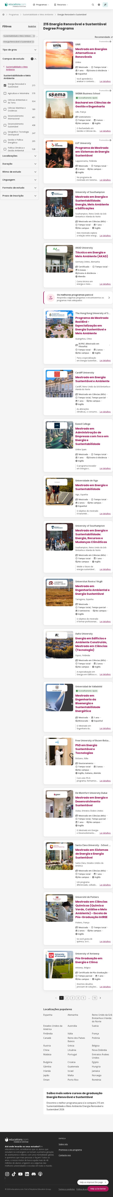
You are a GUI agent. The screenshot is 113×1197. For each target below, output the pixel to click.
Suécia (95, 1025)
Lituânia (72, 1050)
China (46, 1050)
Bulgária (47, 1062)
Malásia (47, 1054)
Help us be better (98, 1188)
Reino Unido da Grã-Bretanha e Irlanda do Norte (102, 1018)
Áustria (47, 1045)
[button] (19, 36)
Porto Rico (73, 1079)
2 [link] (67, 998)
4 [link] (78, 998)
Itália (70, 1033)
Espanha (47, 1014)
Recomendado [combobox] (102, 36)
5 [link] (83, 998)
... (89, 997)
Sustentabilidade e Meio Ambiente (17, 68)
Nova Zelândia (99, 1050)
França (95, 1033)
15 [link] (95, 998)
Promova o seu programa (70, 1149)
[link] (71, 14)
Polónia (96, 1037)
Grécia (71, 1045)
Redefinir (32, 26)
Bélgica (95, 1045)
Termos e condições (66, 1189)
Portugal (72, 1054)
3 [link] (72, 998)
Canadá (47, 1037)
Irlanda (47, 1070)
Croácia (71, 1062)
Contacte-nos (65, 1155)
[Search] (92, 4)
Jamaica (96, 1070)
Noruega (96, 1075)
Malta (71, 1075)
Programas (41, 4)
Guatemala (73, 1066)
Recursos (61, 4)
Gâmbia (47, 1066)
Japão (46, 1075)
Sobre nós (63, 1144)
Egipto (95, 1062)
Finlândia (48, 1033)
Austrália (72, 1025)
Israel (70, 1070)
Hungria (96, 1066)
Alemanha (73, 1014)
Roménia (96, 1079)
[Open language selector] (98, 4)
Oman (46, 1079)
